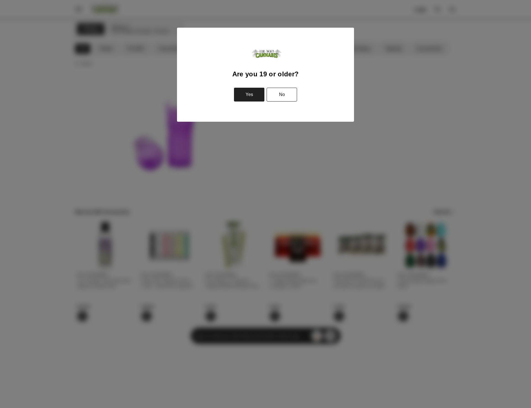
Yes (249, 94)
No (282, 94)
